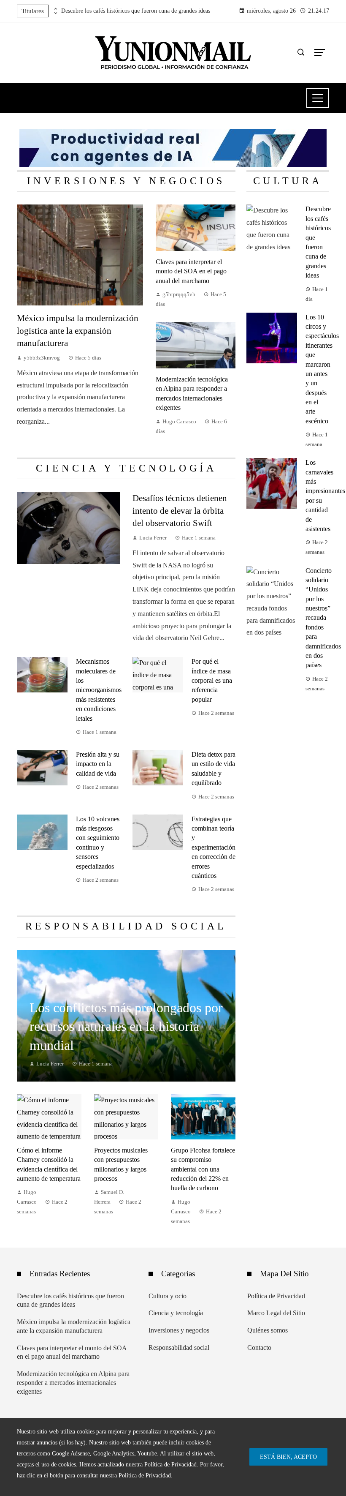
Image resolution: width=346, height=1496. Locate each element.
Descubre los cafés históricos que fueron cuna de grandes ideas (135, 11)
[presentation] (55, 9)
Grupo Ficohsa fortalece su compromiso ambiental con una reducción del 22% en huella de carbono (203, 1169)
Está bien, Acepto (288, 1456)
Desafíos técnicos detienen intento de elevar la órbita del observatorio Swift (179, 510)
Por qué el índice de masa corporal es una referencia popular (212, 680)
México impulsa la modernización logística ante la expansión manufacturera (77, 330)
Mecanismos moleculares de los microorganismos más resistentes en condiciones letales (99, 690)
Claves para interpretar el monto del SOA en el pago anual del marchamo (191, 271)
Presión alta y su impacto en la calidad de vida (97, 764)
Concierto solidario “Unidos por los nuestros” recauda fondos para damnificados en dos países (323, 618)
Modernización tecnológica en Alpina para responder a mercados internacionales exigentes (73, 1382)
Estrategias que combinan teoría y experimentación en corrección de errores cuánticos (213, 847)
